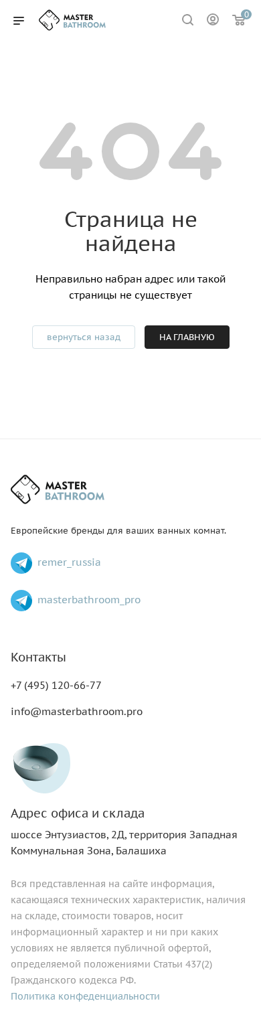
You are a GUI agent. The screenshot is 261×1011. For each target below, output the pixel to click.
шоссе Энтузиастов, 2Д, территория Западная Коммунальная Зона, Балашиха (124, 832)
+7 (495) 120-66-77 (56, 685)
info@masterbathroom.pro (77, 711)
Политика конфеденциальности (85, 996)
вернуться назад (83, 337)
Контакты (38, 657)
